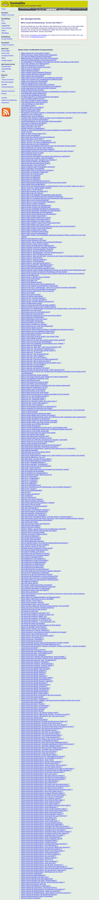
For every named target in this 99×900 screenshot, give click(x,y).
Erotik (4, 23)
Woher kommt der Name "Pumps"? (33, 704)
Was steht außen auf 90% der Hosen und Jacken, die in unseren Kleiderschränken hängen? (52, 518)
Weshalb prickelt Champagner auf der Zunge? (37, 548)
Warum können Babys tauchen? (32, 328)
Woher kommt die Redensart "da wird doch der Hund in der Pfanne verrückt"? (47, 726)
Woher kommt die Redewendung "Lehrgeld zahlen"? (39, 842)
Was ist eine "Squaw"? (29, 489)
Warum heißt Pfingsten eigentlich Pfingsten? (36, 266)
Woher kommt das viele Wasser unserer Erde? (37, 651)
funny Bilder (6, 51)
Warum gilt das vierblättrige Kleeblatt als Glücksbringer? (40, 209)
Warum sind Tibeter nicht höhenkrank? (34, 384)
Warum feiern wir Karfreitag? (31, 175)
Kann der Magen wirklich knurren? (33, 98)
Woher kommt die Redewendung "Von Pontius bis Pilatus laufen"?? (44, 866)
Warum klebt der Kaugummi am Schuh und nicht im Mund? (41, 315)
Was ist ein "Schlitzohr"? (29, 480)
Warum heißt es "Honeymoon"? (32, 258)
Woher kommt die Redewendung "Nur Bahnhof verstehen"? (41, 849)
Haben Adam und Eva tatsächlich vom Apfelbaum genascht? (42, 77)
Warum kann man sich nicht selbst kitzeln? (35, 312)
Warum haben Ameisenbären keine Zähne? (36, 217)
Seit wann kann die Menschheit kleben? (35, 119)
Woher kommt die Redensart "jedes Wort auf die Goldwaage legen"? (44, 742)
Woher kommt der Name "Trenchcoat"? (34, 707)
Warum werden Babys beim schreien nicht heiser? (38, 415)
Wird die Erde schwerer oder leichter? (34, 609)
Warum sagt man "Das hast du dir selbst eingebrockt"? (39, 359)
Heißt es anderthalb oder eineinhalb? (34, 83)
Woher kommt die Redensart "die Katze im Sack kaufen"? (41, 732)
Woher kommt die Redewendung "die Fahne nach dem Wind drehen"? (45, 784)
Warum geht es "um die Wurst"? (32, 189)
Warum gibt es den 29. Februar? (32, 193)
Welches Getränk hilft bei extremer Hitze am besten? (39, 530)
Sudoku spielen (7, 60)
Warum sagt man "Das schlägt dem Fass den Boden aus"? (41, 363)
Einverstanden (51, 10)
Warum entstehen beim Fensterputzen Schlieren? (38, 167)
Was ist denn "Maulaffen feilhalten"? (33, 462)
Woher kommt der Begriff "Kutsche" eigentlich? (37, 681)
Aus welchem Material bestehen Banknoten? (36, 56)
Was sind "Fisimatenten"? (30, 508)
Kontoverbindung (7, 87)
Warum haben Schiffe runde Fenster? (34, 230)
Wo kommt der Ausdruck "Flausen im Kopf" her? (37, 614)
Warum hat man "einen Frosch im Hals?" (35, 244)
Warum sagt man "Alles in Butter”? (33, 356)
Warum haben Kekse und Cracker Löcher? (35, 224)
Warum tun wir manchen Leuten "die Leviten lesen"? (39, 401)
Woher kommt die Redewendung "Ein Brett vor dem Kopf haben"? (43, 795)
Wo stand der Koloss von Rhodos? (33, 623)
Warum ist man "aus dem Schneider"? (34, 300)
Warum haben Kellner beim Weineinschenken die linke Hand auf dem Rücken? (48, 226)
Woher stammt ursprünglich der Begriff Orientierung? (39, 894)
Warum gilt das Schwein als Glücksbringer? (36, 207)
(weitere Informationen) (64, 10)
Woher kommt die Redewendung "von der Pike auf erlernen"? (42, 865)
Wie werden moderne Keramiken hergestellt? (36, 585)
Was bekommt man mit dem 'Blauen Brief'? (35, 452)
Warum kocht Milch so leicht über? (33, 322)
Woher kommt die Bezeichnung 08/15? (34, 719)
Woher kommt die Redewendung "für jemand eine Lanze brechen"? (44, 816)
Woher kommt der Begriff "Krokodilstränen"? (36, 679)
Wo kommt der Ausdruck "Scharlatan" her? (35, 618)
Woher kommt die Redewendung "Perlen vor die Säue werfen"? (43, 851)
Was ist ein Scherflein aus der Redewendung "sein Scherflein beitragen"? (46, 487)
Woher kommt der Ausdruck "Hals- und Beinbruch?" (39, 660)
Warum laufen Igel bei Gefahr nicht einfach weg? (37, 333)
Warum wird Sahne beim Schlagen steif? (35, 436)
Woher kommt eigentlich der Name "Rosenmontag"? (39, 880)
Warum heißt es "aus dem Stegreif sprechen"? (37, 251)
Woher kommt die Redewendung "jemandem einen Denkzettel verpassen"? (47, 828)
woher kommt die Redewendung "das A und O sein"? (39, 774)
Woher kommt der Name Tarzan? (32, 711)
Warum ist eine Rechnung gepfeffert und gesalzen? (38, 289)
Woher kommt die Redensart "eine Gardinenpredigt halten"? (41, 735)
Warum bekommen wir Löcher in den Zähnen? (37, 147)
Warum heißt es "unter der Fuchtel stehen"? (36, 263)
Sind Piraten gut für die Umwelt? (32, 125)
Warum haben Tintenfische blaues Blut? (34, 231)
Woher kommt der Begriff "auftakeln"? (34, 670)
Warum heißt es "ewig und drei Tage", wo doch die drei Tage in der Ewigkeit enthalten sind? (52, 256)
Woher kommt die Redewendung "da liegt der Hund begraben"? (43, 772)
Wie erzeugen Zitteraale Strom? (32, 557)
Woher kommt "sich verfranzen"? (32, 637)
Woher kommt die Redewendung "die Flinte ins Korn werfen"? (42, 788)
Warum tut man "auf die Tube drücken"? (34, 403)
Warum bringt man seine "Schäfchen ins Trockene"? (39, 160)
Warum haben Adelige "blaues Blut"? (34, 216)
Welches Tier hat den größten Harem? (34, 534)
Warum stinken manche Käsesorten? (33, 389)
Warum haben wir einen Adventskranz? (34, 233)
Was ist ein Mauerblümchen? (31, 485)
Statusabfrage (6, 69)
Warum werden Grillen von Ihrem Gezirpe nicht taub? (39, 422)
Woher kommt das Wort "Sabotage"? (33, 655)
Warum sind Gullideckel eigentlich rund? (35, 378)
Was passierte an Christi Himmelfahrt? (34, 506)
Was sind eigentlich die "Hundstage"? (34, 515)
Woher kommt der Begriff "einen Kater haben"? (37, 677)
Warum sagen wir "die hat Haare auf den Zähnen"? (38, 350)
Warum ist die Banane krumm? (31, 282)
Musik (4, 30)
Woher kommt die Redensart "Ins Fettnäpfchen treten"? (40, 740)
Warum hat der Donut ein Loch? (32, 238)
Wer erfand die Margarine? (30, 536)
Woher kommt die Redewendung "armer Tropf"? (37, 760)
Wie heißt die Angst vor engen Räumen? (35, 569)
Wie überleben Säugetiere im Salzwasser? (35, 588)
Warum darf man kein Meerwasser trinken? (35, 163)
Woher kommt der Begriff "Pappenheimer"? (36, 684)
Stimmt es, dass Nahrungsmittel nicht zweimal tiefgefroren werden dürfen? (46, 130)
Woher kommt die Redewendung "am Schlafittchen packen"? (42, 758)
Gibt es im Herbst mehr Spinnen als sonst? (35, 67)
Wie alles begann (8, 82)
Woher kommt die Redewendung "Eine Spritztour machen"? (41, 798)
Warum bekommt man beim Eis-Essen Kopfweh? (38, 149)
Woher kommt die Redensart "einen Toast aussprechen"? (40, 737)
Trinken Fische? (26, 132)
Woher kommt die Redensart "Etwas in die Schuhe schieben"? (42, 739)
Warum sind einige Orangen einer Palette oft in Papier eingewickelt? (44, 377)
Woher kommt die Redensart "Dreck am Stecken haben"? (40, 733)
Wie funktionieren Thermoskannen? (33, 558)
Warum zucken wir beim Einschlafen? (34, 443)
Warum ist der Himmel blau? (31, 279)
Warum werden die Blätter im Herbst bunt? (35, 419)
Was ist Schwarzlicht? (28, 497)
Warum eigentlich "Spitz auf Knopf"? (33, 165)
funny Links (5, 53)
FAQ (3, 77)
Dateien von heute (8, 15)
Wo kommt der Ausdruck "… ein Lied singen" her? (38, 621)
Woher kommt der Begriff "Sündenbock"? (35, 690)
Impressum (5, 102)
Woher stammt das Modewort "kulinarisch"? (36, 886)
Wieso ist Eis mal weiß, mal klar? (32, 602)
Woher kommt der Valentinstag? (32, 718)
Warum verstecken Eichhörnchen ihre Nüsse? (36, 408)
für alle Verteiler (7, 39)
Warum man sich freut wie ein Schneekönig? (36, 342)
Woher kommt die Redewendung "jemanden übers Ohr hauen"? (43, 835)
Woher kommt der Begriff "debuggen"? (34, 676)
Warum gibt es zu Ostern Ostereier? (33, 203)
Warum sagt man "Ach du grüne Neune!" (35, 354)
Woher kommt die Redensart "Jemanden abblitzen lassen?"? (42, 746)
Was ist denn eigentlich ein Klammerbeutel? (36, 466)
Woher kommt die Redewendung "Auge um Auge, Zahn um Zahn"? (44, 765)
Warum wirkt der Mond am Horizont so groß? (36, 438)
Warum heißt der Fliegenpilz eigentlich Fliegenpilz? (38, 247)
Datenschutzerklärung (9, 100)
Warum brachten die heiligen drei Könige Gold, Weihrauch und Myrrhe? (45, 156)
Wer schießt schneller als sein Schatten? (35, 544)
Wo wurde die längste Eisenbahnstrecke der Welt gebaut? (41, 625)
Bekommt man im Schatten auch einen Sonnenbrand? (39, 58)
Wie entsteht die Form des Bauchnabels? (35, 555)
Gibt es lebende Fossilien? (30, 70)
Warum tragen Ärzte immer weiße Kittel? (35, 392)
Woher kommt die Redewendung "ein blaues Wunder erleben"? (43, 793)
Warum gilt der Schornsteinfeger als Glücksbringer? (38, 214)
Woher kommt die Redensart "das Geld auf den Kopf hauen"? (42, 728)
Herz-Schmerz (6, 28)
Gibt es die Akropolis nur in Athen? (33, 65)
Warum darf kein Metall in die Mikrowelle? (35, 161)
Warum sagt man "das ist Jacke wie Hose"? (36, 361)
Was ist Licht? (26, 492)
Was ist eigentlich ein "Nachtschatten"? (34, 473)
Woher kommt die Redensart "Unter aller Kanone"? (38, 753)
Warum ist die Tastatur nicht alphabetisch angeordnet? (39, 286)
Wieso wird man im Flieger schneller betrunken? (37, 607)
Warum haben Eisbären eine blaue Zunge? (36, 221)
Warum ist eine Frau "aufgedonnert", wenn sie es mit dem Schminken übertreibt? (48, 287)
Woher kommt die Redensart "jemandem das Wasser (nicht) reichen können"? (47, 744)
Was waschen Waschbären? (31, 525)
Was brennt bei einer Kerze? (31, 454)
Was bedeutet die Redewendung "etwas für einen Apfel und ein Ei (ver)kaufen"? (48, 448)
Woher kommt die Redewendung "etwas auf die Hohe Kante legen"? (44, 810)
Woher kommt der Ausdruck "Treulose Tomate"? (37, 665)
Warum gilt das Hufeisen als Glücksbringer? (36, 205)
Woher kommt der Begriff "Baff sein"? (34, 672)
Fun (3, 21)
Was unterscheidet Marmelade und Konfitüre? (36, 520)
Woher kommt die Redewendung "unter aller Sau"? (38, 863)
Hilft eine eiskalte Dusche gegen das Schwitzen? (38, 84)
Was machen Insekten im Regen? (32, 501)
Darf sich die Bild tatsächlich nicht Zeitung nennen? (38, 60)
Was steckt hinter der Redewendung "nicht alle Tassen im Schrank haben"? (47, 516)
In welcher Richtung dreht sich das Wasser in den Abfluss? (41, 86)
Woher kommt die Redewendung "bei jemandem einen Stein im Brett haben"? (47, 768)
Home (4, 9)
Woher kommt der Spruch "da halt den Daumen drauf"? (40, 712)
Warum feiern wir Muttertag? (30, 177)
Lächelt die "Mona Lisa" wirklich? (32, 107)
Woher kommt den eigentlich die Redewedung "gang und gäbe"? (43, 656)
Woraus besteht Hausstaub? (31, 898)
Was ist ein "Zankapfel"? (29, 482)
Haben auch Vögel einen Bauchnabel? (34, 81)
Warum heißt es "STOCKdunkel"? (32, 261)
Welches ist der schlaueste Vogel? (33, 532)
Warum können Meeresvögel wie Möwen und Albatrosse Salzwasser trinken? (47, 329)
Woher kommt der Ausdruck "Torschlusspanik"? (37, 663)
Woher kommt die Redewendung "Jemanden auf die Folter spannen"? (45, 833)
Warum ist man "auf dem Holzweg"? (33, 298)
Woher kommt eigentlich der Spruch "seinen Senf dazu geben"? (43, 882)
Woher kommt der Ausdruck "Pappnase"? (35, 662)
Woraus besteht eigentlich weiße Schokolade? (37, 896)
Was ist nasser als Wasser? (30, 494)
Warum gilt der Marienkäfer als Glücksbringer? (37, 212)
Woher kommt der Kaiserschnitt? (32, 697)
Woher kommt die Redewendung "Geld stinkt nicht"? (39, 817)
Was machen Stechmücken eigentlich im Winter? (38, 502)
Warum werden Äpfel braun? (31, 426)
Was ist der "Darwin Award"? (31, 468)
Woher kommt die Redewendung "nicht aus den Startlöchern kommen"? (45, 847)
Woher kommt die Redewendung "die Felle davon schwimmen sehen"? (45, 786)
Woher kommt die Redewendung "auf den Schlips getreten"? (42, 761)
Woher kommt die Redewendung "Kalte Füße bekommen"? (41, 837)
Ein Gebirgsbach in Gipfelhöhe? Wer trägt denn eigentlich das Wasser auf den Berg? (50, 62)
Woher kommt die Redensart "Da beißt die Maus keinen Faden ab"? (44, 721)
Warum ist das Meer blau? (30, 275)
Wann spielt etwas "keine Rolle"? (32, 139)
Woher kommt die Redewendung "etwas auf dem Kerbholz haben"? (44, 809)
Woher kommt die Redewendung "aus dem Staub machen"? (41, 767)
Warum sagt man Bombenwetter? (32, 366)
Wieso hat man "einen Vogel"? (31, 600)
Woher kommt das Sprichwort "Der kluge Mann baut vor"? (41, 644)
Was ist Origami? (27, 496)
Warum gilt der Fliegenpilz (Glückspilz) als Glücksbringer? (41, 210)
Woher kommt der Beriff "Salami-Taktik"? (35, 693)
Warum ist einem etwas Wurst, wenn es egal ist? (37, 291)
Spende (4, 84)
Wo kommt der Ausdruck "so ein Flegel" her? (36, 620)
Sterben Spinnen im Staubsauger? (33, 128)
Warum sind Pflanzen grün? (30, 380)
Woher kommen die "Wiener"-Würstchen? (35, 630)
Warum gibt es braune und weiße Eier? (34, 191)
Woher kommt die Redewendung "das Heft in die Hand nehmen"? (43, 777)
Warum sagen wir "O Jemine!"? (31, 352)
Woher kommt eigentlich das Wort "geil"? (35, 877)
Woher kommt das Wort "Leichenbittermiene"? (37, 653)
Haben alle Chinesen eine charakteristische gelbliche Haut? (41, 79)
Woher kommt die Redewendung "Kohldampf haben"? (39, 840)
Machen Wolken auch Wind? (31, 109)
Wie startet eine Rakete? (29, 581)
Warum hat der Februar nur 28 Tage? (33, 240)
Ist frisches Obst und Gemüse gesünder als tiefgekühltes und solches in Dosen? (48, 91)
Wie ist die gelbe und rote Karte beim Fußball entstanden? (41, 571)
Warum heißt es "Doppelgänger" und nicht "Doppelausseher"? (42, 252)
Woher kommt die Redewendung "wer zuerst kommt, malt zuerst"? (43, 870)
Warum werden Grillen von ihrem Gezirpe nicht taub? (39, 420)
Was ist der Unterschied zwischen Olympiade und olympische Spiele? (45, 469)
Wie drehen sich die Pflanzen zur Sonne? (35, 553)
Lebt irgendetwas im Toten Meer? (32, 104)
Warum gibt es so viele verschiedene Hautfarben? (38, 202)
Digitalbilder (6, 26)
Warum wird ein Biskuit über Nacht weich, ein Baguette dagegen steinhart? (46, 429)
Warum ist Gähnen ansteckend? (32, 296)
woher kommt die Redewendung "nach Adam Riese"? (39, 845)
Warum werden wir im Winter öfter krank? (35, 424)
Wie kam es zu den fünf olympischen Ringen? (36, 574)
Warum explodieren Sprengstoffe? (32, 168)
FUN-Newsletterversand (37, 37)
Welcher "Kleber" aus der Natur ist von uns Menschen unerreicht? (43, 529)
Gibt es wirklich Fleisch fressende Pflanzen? (36, 72)
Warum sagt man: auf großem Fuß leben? (35, 368)
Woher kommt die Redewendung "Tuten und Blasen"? (39, 861)
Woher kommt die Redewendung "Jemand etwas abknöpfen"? (42, 824)
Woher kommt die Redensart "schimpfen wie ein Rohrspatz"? (42, 749)
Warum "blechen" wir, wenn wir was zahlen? (36, 140)
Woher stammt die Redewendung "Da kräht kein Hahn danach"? (43, 889)
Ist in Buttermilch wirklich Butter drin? (33, 93)
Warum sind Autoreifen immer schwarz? (34, 375)
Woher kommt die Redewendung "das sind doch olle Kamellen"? (43, 779)
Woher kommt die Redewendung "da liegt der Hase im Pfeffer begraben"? (46, 770)
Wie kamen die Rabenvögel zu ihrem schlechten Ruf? (39, 576)
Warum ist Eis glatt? (28, 293)
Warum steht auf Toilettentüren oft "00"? (34, 387)
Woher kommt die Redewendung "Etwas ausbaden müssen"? (42, 814)
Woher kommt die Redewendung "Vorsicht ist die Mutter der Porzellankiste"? (47, 868)
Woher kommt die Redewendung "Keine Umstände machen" (42, 838)
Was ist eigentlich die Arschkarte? (32, 471)
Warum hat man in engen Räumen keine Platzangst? (39, 55)
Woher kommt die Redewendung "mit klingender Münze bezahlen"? (44, 844)
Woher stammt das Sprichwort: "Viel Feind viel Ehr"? (39, 887)
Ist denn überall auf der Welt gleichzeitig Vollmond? (38, 88)
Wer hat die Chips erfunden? (31, 539)
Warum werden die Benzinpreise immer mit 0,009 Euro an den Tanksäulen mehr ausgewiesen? (53, 417)
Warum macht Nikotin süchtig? (31, 338)
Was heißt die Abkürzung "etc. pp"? (33, 457)
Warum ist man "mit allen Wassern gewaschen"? (37, 301)
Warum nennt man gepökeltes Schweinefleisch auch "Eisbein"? (43, 343)
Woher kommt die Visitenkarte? (32, 873)
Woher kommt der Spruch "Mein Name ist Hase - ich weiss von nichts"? (45, 714)
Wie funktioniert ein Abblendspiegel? (33, 562)
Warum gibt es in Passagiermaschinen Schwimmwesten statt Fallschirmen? (47, 198)
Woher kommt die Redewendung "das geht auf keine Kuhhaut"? (43, 775)
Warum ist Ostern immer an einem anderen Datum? (38, 307)
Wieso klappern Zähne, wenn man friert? (35, 604)
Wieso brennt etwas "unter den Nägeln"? (35, 590)
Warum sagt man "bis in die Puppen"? (34, 357)
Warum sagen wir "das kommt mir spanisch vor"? (38, 349)
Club (3, 71)
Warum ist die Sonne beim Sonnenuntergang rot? (38, 284)
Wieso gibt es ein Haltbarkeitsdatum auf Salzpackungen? (40, 597)
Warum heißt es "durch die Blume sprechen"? (36, 254)
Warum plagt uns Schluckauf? (31, 345)
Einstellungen (6, 66)
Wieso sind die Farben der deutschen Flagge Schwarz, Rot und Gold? (45, 606)
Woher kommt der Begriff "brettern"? (33, 674)
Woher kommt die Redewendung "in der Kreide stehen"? (40, 821)
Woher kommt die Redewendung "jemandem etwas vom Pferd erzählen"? (46, 831)
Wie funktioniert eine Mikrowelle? (32, 567)
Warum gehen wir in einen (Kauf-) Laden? (35, 53)
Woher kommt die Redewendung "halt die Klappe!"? (39, 819)
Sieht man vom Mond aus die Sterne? (34, 123)
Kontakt (4, 98)
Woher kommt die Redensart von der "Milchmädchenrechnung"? (43, 756)
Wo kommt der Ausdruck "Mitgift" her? (34, 616)
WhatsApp (5, 33)
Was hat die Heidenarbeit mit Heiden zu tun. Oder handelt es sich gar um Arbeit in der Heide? (53, 455)
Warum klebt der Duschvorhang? (32, 314)
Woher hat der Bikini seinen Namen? (33, 627)
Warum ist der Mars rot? (29, 280)
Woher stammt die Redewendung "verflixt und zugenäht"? (41, 891)
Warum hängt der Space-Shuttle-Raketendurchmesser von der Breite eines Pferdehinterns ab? (53, 270)
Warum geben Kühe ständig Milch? (33, 184)
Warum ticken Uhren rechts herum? (33, 391)
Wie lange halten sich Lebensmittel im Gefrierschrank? (39, 579)
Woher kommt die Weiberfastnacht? (33, 875)
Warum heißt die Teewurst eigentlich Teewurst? (37, 249)
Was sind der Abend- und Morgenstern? (34, 511)
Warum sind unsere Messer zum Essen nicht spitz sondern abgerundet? (45, 385)
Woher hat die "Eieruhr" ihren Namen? (34, 628)
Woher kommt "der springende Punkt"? (34, 634)
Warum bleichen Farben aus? (31, 154)
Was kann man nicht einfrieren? (32, 499)
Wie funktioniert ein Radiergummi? (33, 564)
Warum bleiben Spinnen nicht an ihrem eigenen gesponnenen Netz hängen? (47, 151)
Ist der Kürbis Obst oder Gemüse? (32, 90)
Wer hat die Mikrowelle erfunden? (32, 541)
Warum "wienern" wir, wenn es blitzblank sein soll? (38, 142)
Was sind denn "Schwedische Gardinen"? (35, 509)
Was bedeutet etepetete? (29, 450)
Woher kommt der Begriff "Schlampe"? (34, 686)
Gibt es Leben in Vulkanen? (30, 69)
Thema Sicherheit (8, 79)
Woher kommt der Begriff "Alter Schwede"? (36, 669)
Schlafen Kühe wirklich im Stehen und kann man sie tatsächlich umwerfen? (47, 118)
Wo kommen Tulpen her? (29, 611)
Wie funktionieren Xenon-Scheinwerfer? (35, 560)
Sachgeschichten (7, 55)
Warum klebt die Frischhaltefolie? (32, 317)
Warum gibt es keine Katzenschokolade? (35, 200)
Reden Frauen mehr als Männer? (32, 116)
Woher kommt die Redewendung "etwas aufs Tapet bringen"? (42, 812)
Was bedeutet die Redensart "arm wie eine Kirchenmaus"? (41, 445)
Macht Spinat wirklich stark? (30, 111)
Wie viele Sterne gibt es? (29, 583)
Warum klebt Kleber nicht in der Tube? (34, 319)
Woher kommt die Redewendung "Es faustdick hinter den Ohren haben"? (46, 805)
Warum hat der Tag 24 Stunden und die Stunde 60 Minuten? (41, 242)
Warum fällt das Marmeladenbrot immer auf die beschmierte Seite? (44, 182)
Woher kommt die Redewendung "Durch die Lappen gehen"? (42, 791)
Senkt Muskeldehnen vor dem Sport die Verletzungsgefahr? (41, 121)
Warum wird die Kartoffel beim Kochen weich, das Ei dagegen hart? (44, 427)
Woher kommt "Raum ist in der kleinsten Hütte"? (37, 635)
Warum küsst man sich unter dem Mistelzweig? (37, 326)
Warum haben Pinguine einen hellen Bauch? (36, 228)
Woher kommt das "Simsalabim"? (32, 639)
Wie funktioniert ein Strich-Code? (32, 565)
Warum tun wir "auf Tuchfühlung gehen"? (35, 396)
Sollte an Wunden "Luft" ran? (31, 126)
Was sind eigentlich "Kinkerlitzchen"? (34, 513)
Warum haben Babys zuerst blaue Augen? (35, 219)
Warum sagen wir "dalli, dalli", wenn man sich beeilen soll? (41, 347)
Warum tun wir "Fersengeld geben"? (33, 398)
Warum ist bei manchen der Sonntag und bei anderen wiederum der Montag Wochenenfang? (53, 273)
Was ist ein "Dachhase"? (29, 476)
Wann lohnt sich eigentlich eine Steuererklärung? (38, 137)
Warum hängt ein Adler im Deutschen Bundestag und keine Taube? (44, 272)
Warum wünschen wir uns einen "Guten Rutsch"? (38, 441)
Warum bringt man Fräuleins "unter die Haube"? (37, 158)
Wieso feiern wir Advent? (29, 592)
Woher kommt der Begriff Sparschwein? (34, 691)
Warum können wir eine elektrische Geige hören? (38, 331)
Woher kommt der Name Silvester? (33, 709)
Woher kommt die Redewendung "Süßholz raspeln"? (39, 858)
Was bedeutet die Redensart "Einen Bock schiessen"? (39, 447)
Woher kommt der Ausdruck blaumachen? (35, 667)
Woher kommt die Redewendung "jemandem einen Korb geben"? (43, 830)
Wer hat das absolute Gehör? (31, 537)
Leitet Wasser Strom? (28, 105)
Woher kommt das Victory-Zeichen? (33, 649)
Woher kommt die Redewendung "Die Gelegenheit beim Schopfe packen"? (47, 789)
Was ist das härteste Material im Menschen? (36, 461)
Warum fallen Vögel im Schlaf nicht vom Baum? (37, 170)
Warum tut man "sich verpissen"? (32, 405)
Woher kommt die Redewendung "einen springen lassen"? (41, 802)
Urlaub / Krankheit (8, 45)
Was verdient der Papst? (29, 522)
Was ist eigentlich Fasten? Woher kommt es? (36, 475)
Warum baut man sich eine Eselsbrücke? (35, 144)
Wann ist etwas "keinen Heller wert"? (33, 133)
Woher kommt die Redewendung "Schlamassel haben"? (40, 852)
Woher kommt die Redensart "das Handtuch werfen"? (39, 730)
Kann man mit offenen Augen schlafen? (34, 100)
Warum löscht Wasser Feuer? (31, 335)
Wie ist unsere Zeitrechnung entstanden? (35, 572)
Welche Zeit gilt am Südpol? (31, 527)
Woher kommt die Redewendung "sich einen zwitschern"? (41, 854)
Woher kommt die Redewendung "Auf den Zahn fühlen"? (40, 763)
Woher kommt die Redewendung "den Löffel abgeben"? (40, 781)
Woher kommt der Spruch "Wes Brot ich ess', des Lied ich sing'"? (43, 716)
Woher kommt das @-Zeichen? (31, 641)
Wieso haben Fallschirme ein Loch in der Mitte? (37, 599)
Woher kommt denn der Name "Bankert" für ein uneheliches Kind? (43, 658)
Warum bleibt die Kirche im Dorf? (32, 153)
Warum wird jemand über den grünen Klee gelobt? (38, 433)
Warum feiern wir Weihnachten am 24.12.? (35, 181)
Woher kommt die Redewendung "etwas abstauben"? (39, 807)
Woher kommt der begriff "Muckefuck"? (34, 683)
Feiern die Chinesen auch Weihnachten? (35, 63)
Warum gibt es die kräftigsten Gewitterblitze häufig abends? (41, 195)
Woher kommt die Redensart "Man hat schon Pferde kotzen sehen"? (44, 747)
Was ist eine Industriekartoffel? (31, 490)
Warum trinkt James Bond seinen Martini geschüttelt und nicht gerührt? (45, 394)
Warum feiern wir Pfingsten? (30, 179)
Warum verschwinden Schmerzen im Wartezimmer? (38, 406)
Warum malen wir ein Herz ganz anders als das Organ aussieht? (43, 340)
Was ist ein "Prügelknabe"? (30, 478)
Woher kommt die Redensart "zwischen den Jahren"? (39, 754)
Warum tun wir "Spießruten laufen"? (33, 399)
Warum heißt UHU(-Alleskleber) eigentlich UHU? (38, 268)
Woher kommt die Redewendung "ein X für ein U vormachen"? (42, 796)
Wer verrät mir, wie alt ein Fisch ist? (33, 546)
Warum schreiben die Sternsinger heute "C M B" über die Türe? (42, 370)
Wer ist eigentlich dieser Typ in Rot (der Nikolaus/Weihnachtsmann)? (44, 543)
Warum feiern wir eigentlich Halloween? (34, 172)
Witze (3, 58)
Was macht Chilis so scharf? (31, 504)
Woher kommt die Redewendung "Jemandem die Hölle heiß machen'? (45, 826)
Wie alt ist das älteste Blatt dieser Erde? (34, 550)
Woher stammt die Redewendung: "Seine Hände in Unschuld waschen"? (46, 893)
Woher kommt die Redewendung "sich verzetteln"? (38, 856)
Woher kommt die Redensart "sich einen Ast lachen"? (39, 751)
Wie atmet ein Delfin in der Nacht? (33, 551)
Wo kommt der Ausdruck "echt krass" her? (35, 613)
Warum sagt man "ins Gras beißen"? (33, 364)
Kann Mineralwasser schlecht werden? (34, 102)
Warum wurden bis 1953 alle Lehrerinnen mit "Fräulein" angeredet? (44, 440)
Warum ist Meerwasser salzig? (31, 303)
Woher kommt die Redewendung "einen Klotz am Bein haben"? (43, 800)
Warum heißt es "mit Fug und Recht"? (34, 259)
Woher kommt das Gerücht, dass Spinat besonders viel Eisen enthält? (45, 642)
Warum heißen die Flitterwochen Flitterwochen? (37, 245)
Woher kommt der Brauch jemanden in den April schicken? (41, 695)
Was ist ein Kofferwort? (29, 483)
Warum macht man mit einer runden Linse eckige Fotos (40, 336)
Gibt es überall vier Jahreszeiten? (32, 76)
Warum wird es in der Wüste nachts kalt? (35, 431)
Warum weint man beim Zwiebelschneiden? (36, 413)
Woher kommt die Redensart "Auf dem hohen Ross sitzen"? (41, 723)
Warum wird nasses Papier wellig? (33, 434)
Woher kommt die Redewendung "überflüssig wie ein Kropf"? (42, 872)
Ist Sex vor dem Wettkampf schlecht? (33, 95)
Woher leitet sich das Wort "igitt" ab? (33, 884)
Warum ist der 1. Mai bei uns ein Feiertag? (35, 277)
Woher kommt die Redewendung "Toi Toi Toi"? (37, 859)
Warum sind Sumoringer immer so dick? (34, 382)
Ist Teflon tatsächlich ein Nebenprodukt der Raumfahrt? (40, 97)
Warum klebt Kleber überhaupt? (32, 321)
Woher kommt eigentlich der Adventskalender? (37, 879)
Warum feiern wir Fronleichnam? (32, 174)
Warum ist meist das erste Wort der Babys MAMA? (38, 305)
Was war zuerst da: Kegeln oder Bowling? (35, 523)
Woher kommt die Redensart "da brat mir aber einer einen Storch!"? (44, 725)
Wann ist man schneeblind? (30, 135)
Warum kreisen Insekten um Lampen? (34, 324)
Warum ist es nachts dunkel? (31, 294)
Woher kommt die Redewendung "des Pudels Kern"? (39, 782)
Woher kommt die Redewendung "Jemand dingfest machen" (41, 823)
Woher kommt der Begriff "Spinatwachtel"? (35, 688)
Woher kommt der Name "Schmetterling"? (35, 705)
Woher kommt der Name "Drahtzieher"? (34, 698)
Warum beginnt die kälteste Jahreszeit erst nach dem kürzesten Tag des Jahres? (48, 146)
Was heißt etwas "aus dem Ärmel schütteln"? (36, 459)
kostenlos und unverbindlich (39, 35)
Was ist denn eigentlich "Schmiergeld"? (34, 464)
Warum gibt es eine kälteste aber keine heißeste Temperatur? (42, 196)
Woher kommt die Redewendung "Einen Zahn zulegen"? (40, 803)
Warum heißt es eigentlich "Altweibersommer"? (37, 265)
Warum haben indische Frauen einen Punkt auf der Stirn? (40, 223)
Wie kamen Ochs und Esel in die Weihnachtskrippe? (39, 578)
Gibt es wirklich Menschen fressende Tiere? (36, 74)
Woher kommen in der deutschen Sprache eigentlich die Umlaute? (44, 632)
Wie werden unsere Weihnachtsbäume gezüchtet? (38, 586)
